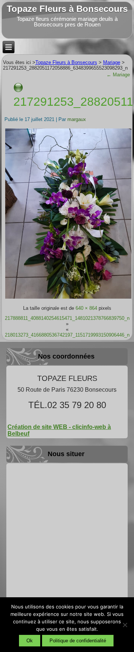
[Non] (124, 625)
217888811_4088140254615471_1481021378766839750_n (67, 318)
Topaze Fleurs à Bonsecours (67, 9)
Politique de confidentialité (78, 640)
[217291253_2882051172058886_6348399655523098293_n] (68, 298)
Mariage (118, 74)
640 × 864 (86, 308)
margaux (76, 119)
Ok (29, 640)
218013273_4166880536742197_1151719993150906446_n (67, 335)
